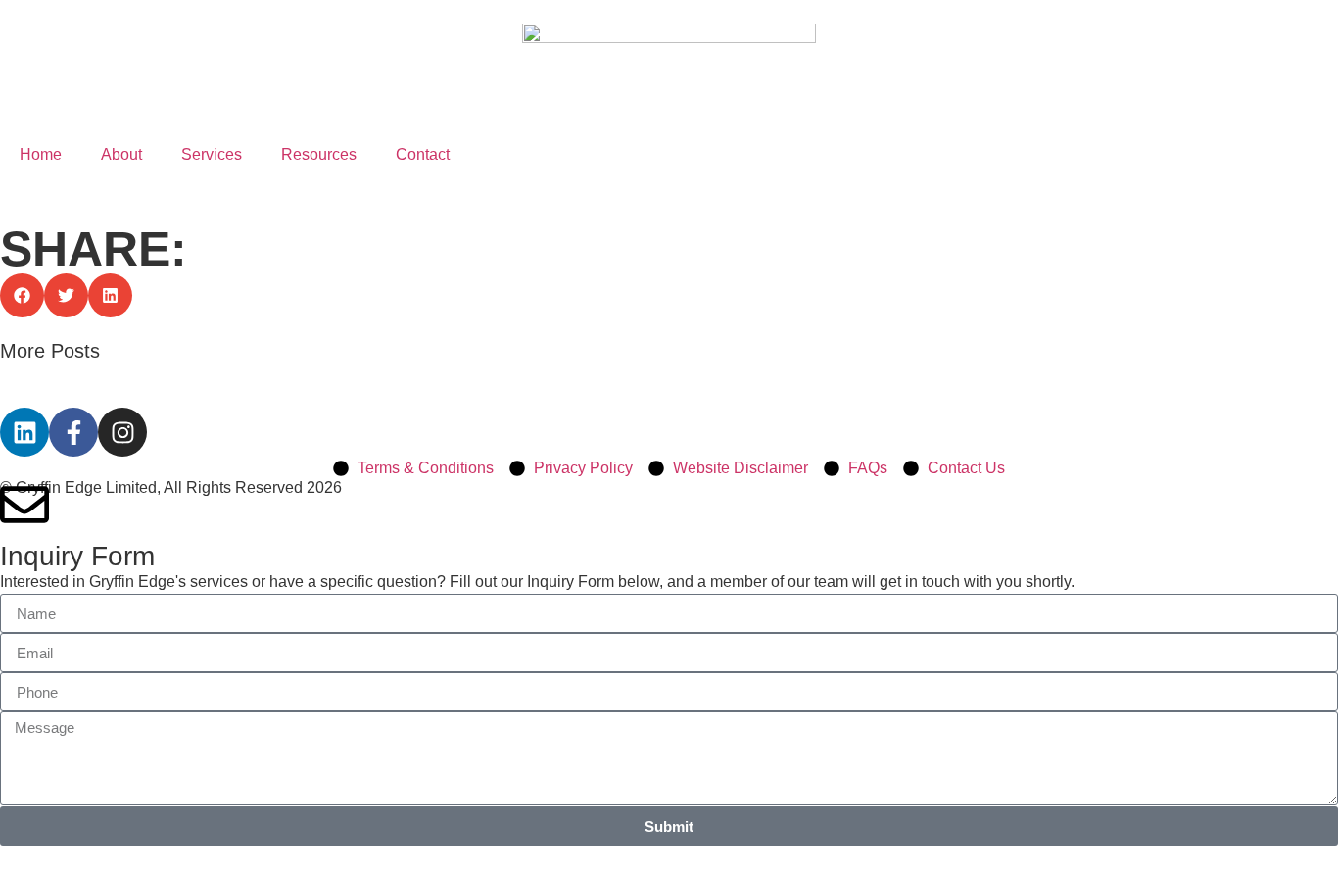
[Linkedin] (24, 432)
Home (41, 154)
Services (211, 154)
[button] (22, 295)
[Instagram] (122, 432)
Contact (423, 154)
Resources (319, 154)
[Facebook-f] (73, 432)
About (121, 154)
